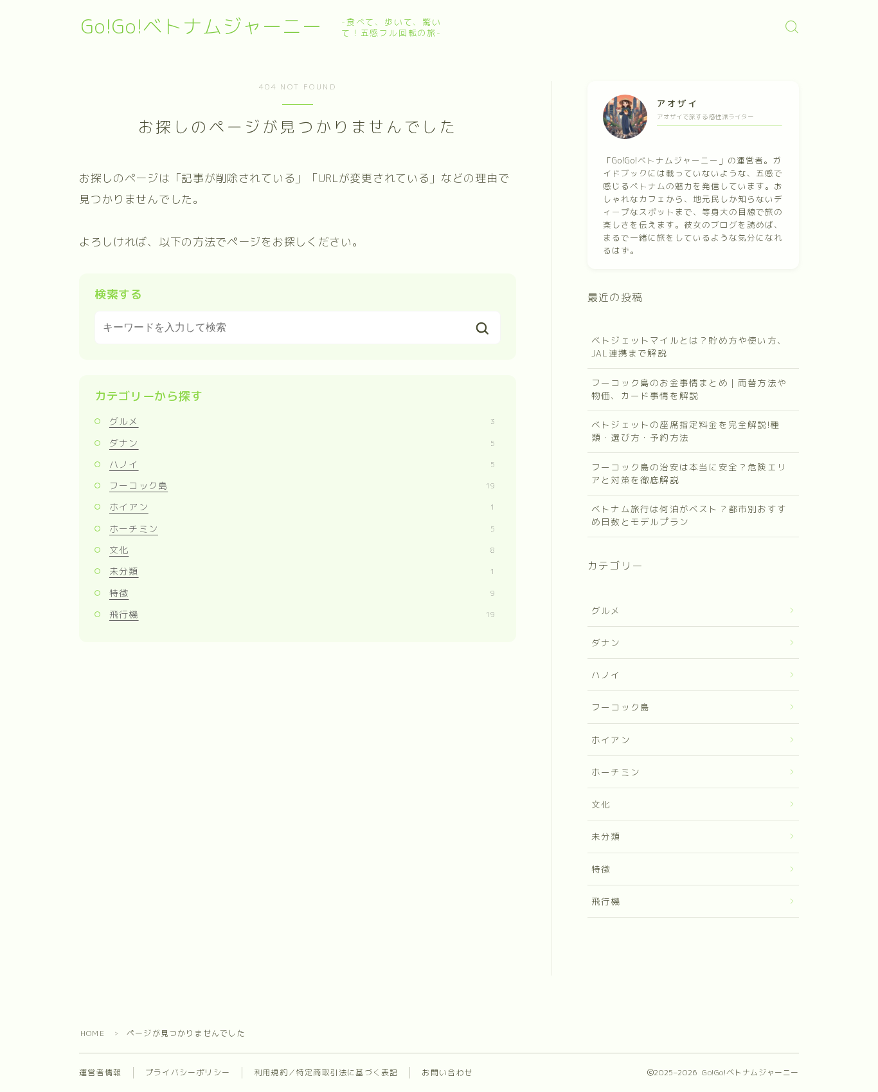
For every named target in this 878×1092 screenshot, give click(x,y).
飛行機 (302, 614)
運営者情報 (100, 1072)
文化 (302, 550)
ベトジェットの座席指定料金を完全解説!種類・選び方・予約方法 (685, 430)
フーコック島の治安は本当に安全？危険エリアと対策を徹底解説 (689, 473)
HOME (92, 1033)
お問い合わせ (447, 1072)
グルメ (302, 421)
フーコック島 (302, 485)
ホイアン (302, 507)
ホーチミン (302, 529)
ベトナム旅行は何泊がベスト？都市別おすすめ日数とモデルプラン (689, 515)
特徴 (302, 593)
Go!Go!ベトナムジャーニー (201, 26)
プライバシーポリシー (187, 1072)
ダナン (302, 443)
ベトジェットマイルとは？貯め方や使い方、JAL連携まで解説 (689, 346)
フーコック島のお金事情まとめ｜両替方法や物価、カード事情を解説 (689, 389)
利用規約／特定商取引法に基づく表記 (326, 1072)
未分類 (302, 571)
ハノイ (302, 464)
